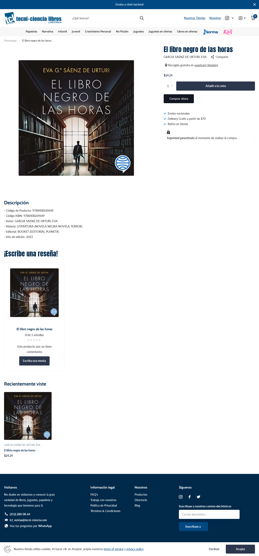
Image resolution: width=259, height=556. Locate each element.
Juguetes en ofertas (160, 31)
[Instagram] (181, 497)
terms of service (113, 549)
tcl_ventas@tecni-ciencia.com (28, 520)
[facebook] (190, 496)
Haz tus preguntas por (31, 526)
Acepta (240, 549)
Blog (137, 505)
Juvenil (76, 31)
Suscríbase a (193, 526)
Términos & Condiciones (105, 511)
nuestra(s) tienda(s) (206, 65)
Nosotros (215, 18)
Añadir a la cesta (216, 86)
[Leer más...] (229, 18)
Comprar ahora (178, 98)
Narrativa (47, 31)
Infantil (62, 31)
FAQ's (94, 494)
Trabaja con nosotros (103, 500)
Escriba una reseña (34, 360)
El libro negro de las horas (19, 450)
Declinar (214, 549)
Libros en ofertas (187, 31)
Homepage (10, 40)
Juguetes (138, 31)
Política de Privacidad (103, 505)
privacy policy (134, 549)
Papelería (31, 31)
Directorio (141, 500)
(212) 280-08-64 (20, 514)
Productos (141, 494)
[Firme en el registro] (242, 18)
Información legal (102, 487)
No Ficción (122, 31)
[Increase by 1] (173, 82)
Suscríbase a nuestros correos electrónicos (205, 506)
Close (254, 4)
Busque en (141, 18)
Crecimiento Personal (98, 31)
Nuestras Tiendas (194, 18)
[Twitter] (198, 496)
